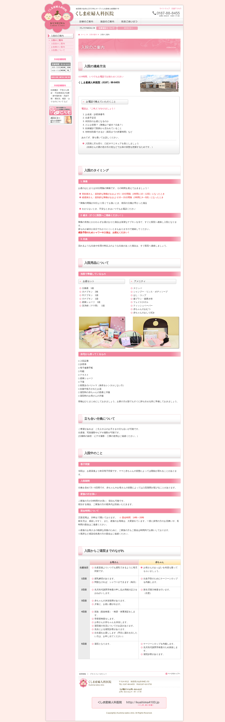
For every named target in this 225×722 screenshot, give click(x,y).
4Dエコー (127, 28)
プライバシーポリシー (98, 674)
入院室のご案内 (58, 43)
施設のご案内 (107, 22)
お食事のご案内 (58, 47)
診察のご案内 (86, 22)
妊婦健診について (106, 28)
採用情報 (82, 674)
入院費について (58, 50)
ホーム (83, 34)
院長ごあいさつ (129, 22)
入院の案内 (93, 34)
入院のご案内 (57, 40)
